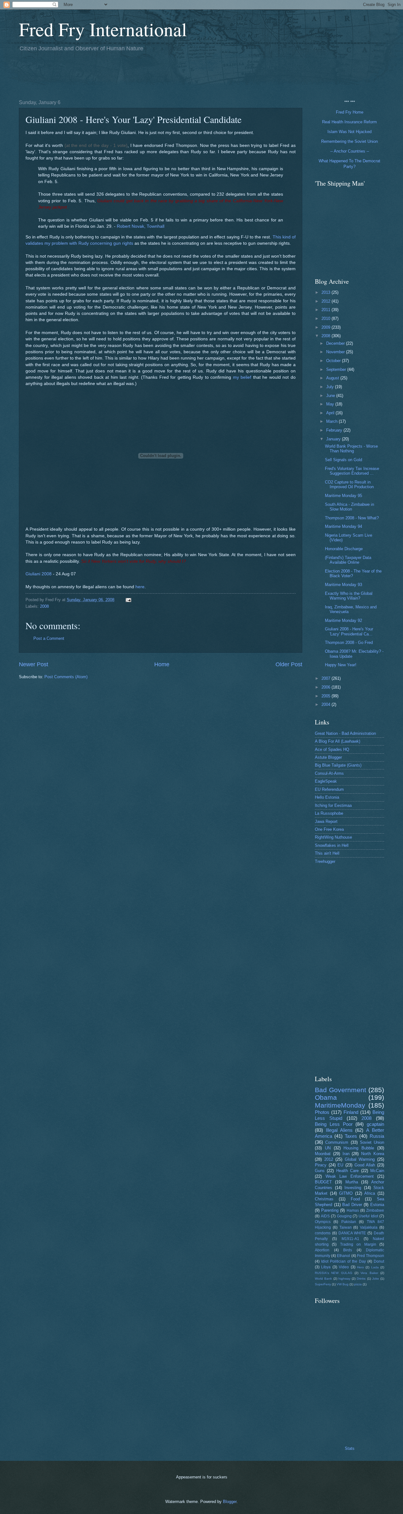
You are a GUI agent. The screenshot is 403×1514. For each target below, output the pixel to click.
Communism (336, 1142)
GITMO (346, 1193)
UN (328, 1148)
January (334, 439)
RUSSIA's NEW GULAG (333, 1273)
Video (344, 1267)
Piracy (320, 1165)
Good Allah (365, 1165)
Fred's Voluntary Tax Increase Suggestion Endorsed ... (352, 471)
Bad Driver (352, 1204)
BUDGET (323, 1182)
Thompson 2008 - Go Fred (349, 642)
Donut (379, 1261)
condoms (323, 1233)
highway (344, 1278)
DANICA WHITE (352, 1233)
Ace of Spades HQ (332, 749)
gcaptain (375, 1124)
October (334, 360)
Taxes (351, 1136)
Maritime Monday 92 (343, 620)
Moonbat (323, 1153)
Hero (360, 1267)
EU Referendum (329, 789)
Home (161, 664)
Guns (320, 1170)
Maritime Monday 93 (343, 584)
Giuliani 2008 (39, 574)
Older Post (288, 664)
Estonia (377, 1204)
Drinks (361, 1278)
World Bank (323, 1278)
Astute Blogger (328, 757)
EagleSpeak (326, 781)
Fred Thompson (370, 1256)
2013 (326, 292)
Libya (326, 1267)
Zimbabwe (375, 1210)
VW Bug (343, 1284)
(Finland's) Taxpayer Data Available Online (348, 560)
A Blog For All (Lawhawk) (337, 741)
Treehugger (325, 861)
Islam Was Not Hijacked (349, 131)
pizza (358, 1284)
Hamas (353, 1210)
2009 (326, 327)
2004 (326, 704)
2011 (326, 309)
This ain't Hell (327, 853)
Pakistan (348, 1222)
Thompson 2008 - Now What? (352, 518)
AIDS (325, 1216)
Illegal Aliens (339, 1130)
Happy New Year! (340, 664)
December (336, 343)
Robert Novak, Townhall (140, 226)
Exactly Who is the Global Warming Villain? (348, 596)
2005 (326, 696)
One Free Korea (329, 829)
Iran (346, 1153)
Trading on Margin (358, 1244)
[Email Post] (128, 599)
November (336, 351)
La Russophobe (329, 813)
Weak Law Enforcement (350, 1176)
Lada (375, 1267)
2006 (326, 687)
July (330, 386)
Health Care (347, 1170)
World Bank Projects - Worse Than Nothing (351, 448)
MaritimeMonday (340, 1105)
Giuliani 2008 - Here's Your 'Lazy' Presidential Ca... (349, 631)
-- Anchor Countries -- (349, 151)
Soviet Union (372, 1142)
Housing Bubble (358, 1148)
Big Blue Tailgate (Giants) (338, 765)
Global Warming (360, 1159)
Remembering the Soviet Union (349, 141)
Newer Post (33, 664)
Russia (377, 1136)
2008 (44, 606)
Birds (347, 1250)
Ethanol (343, 1256)
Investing (352, 1187)
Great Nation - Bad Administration (345, 733)
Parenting (329, 1210)
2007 (326, 678)
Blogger (229, 1501)
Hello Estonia (327, 797)
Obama (326, 1097)
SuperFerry (323, 1284)
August (333, 378)
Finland (350, 1112)
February (334, 430)
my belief (242, 377)
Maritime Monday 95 (343, 495)
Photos (322, 1112)
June (331, 395)
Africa (369, 1193)
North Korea (372, 1153)
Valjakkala (368, 1227)
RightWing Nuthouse (333, 837)
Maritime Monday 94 (343, 526)
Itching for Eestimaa (333, 805)
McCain (377, 1170)
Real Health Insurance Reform (349, 122)
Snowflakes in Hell (332, 845)
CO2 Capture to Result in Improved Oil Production (349, 484)
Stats (350, 1448)
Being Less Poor (334, 1124)
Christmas (324, 1199)
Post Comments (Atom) (66, 676)
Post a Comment (48, 638)
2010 (326, 318)
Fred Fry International (103, 29)
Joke (375, 1278)
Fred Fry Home (349, 112)
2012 (326, 301)
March (332, 421)
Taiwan (345, 1227)
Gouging (344, 1216)
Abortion (322, 1250)
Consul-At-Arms (329, 773)
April (331, 413)
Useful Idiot (368, 1216)
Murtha (351, 1182)
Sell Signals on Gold (343, 459)
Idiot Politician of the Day (343, 1261)
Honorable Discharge (344, 548)
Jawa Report (326, 821)
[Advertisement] (133, 74)
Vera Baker (369, 1273)
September (336, 369)
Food (355, 1199)
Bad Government (340, 1089)
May (330, 404)
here (140, 586)
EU (340, 1165)
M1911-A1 (350, 1239)
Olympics (323, 1222)
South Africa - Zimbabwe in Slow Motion (349, 506)
